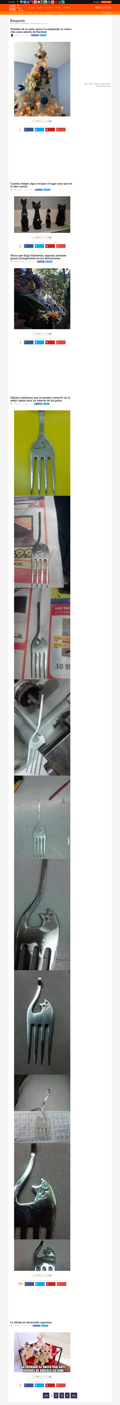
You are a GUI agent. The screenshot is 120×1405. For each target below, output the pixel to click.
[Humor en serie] (45, 1)
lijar (44, 1280)
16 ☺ (38, 334)
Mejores (40, 8)
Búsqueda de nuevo (41, 23)
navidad (30, 126)
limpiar (49, 1280)
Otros (60, 13)
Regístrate (96, 2)
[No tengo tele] (49, 1)
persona (57, 339)
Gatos (36, 13)
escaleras (31, 339)
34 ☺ (38, 121)
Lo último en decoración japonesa (30, 1322)
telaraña (63, 339)
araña (25, 339)
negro (49, 242)
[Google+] (61, 130)
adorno (36, 126)
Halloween (38, 339)
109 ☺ (38, 1377)
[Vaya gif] (52, 1)
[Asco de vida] (17, 1)
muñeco (50, 339)
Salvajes (42, 13)
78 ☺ (38, 1275)
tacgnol (18, 1325)
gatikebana (36, 1382)
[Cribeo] (42, 1)
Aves (55, 13)
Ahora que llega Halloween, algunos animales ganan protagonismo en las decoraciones (38, 257)
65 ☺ (38, 237)
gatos (55, 1382)
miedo (45, 339)
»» (74, 1395)
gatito (30, 1280)
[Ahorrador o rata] (59, 1)
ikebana (29, 1382)
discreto (43, 242)
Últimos (32, 8)
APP (109, 84)
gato (25, 126)
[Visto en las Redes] (28, 1)
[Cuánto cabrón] (35, 1)
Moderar (66, 8)
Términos (90, 84)
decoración (56, 126)
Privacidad (96, 84)
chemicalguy (19, 189)
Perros (30, 13)
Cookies (102, 84)
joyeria (39, 1280)
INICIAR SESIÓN (106, 2)
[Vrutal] (38, 1)
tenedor (59, 1280)
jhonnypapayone (20, 261)
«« (46, 1395)
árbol (46, 126)
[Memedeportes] (24, 1)
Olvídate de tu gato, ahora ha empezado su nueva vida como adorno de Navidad (40, 30)
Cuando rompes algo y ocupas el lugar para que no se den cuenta (41, 185)
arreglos (49, 1382)
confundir (55, 242)
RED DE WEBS (11, 1)
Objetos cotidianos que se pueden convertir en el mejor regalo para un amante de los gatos (40, 399)
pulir (54, 1280)
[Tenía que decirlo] (56, 1)
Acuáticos (49, 13)
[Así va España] (31, 1)
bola (50, 126)
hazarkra (18, 403)
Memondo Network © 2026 (103, 86)
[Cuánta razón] (21, 1)
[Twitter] (39, 130)
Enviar (58, 8)
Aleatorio (49, 8)
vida (41, 126)
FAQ (106, 84)
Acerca (86, 84)
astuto (38, 242)
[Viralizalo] (63, 1)
